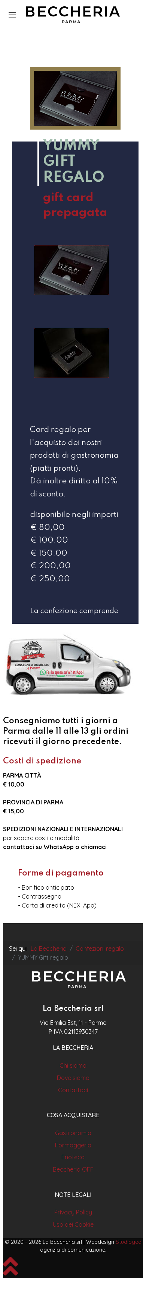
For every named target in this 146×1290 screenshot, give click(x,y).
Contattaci (73, 1090)
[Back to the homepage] (73, 15)
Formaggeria (73, 1145)
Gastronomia (73, 1133)
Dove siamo (73, 1077)
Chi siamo (73, 1065)
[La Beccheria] (79, 980)
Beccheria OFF (73, 1169)
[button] (12, 15)
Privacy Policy (73, 1212)
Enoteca (73, 1157)
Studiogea (129, 1242)
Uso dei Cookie (73, 1224)
